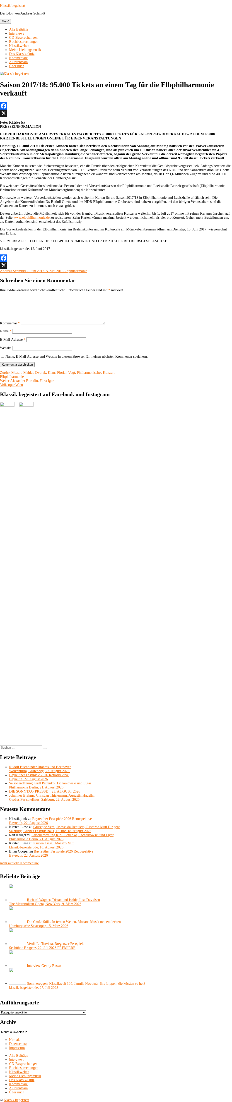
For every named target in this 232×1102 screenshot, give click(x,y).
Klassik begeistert (12, 5)
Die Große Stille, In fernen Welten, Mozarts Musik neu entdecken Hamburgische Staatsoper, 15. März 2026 (65, 924)
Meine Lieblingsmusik (25, 50)
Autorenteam (18, 62)
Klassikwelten (19, 46)
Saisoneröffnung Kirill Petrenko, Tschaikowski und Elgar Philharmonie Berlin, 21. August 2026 (50, 785)
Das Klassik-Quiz (21, 54)
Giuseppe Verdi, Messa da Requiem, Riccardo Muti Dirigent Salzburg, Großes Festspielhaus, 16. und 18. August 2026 (64, 829)
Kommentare (18, 58)
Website (5, 348)
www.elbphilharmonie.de (31, 217)
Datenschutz (18, 1044)
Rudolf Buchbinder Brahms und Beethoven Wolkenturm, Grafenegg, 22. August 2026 (40, 769)
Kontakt (15, 1040)
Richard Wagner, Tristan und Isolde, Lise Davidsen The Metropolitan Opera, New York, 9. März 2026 (54, 902)
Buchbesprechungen (23, 41)
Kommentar (10, 323)
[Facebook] (116, 106)
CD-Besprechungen (23, 37)
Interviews (16, 33)
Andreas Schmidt (12, 271)
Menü (5, 21)
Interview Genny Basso (44, 966)
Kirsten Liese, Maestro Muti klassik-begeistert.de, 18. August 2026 (41, 845)
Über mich (16, 66)
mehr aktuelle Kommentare (19, 863)
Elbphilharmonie (75, 271)
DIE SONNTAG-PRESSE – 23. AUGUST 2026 (44, 791)
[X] (116, 113)
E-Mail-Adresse (12, 339)
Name (5, 331)
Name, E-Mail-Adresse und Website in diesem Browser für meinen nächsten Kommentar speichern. (76, 356)
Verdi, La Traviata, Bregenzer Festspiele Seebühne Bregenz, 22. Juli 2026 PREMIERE (46, 946)
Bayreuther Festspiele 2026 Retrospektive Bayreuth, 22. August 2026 (39, 777)
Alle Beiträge (18, 29)
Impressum (17, 1048)
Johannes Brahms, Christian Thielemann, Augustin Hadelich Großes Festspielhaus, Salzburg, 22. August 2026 (52, 797)
